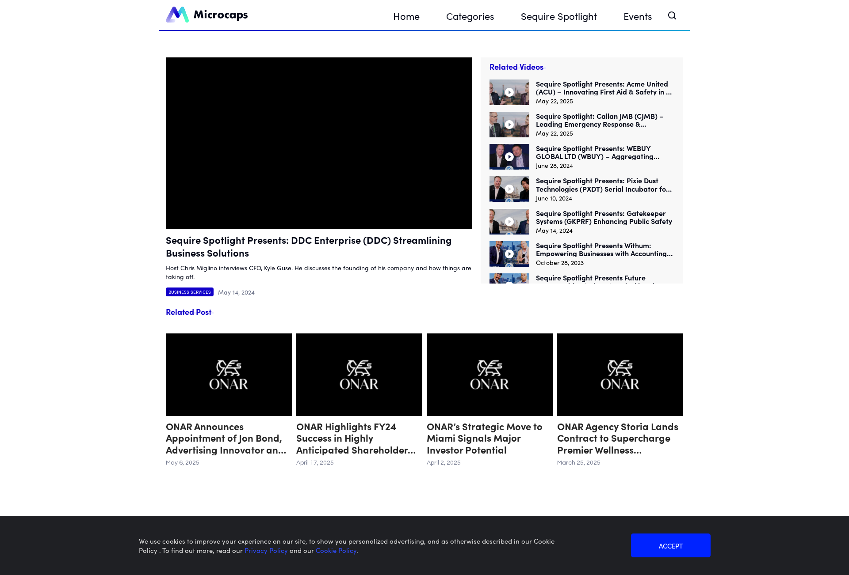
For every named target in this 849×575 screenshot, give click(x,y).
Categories (470, 16)
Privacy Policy (267, 550)
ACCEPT (671, 545)
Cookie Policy (336, 550)
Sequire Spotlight (559, 16)
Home (406, 16)
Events (637, 16)
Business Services (189, 292)
